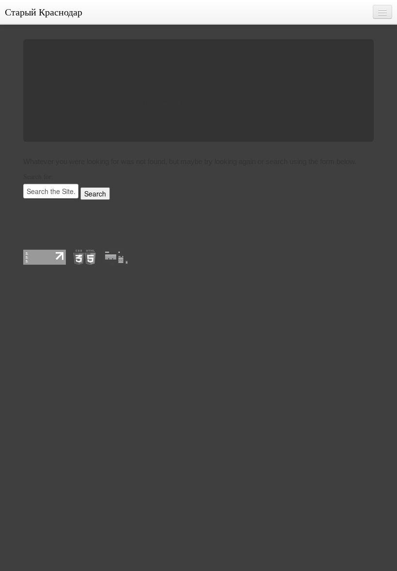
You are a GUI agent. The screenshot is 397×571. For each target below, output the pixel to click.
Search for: (38, 176)
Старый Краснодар (43, 12)
